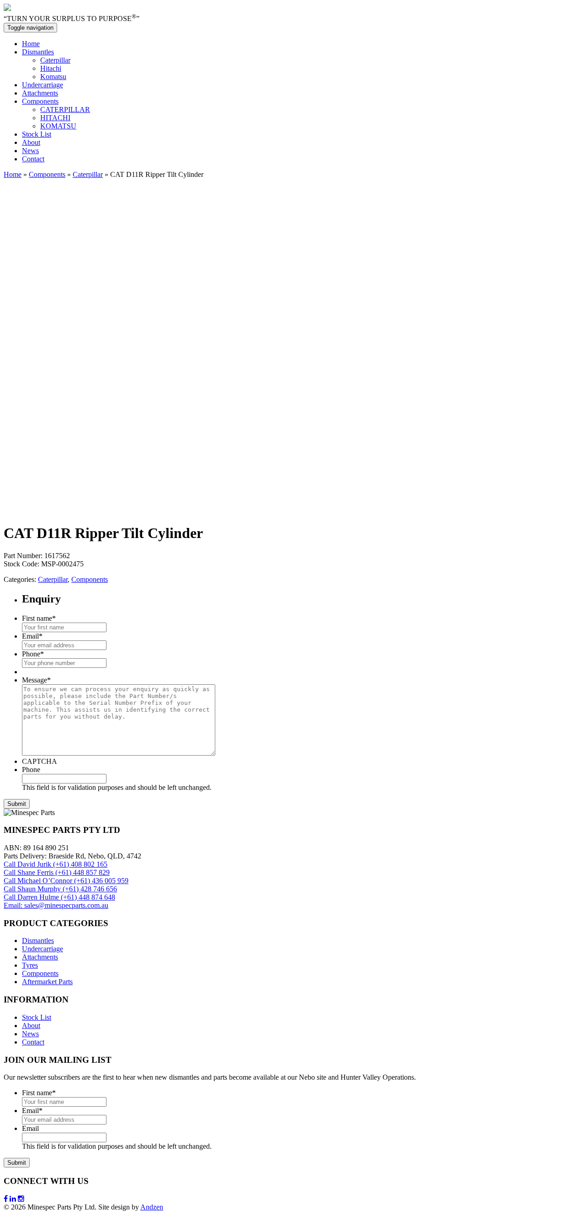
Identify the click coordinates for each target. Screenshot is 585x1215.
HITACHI (55, 118)
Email (32, 636)
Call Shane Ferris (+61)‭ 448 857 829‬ (57, 872)
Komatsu (53, 76)
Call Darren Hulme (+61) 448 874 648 (59, 897)
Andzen (151, 1207)
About (31, 142)
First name (39, 618)
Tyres (30, 965)
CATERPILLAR (65, 109)
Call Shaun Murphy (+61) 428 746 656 (60, 889)
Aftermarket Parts (47, 982)
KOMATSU (58, 126)
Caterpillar (55, 60)
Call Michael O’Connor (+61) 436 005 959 (66, 881)
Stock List (36, 134)
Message (36, 680)
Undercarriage (42, 85)
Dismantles (38, 52)
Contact (33, 159)
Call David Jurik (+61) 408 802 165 (55, 864)
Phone (33, 654)
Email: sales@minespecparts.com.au (56, 905)
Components (40, 101)
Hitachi (50, 68)
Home (31, 44)
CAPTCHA (39, 761)
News (30, 151)
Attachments (40, 93)
